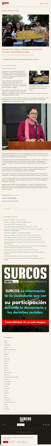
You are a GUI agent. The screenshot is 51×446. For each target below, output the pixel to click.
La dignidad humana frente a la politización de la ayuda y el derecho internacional (23, 237)
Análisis (6, 347)
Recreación (6, 393)
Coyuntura (6, 361)
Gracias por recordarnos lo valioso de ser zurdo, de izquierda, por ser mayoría (22, 235)
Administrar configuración (22, 442)
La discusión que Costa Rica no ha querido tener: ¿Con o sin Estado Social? (21, 250)
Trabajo (5, 404)
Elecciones (6, 375)
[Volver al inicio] (5, 3)
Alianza (6, 343)
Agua (5, 340)
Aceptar (5, 442)
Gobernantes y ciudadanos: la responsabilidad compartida (17, 233)
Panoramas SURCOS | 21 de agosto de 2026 (14, 220)
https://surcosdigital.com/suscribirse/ (10, 201)
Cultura (5, 363)
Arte (5, 352)
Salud (5, 395)
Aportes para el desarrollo (10, 349)
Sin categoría (7, 400)
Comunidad (6, 359)
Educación (6, 370)
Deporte (6, 365)
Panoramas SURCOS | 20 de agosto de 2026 (14, 224)
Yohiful (32, 432)
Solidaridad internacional (10, 402)
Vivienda (6, 407)
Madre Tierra (7, 384)
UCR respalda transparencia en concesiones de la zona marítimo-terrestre (21, 256)
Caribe (5, 356)
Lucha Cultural (7, 381)
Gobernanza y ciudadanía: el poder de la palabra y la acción (17, 222)
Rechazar (12, 442)
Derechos (19, 55)
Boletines (6, 354)
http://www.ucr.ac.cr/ (15, 195)
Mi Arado (6, 386)
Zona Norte (6, 409)
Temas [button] (46, 3)
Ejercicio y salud (7, 372)
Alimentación (7, 345)
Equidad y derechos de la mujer (27, 55)
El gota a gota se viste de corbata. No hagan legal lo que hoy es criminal (20, 226)
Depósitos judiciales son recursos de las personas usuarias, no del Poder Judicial (22, 240)
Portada (41, 3)
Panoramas (6, 388)
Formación (6, 379)
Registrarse (20, 424)
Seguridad (6, 397)
